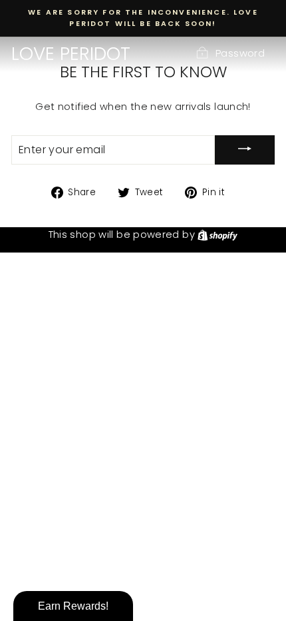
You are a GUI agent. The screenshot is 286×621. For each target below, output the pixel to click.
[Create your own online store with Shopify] (217, 234)
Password (240, 53)
